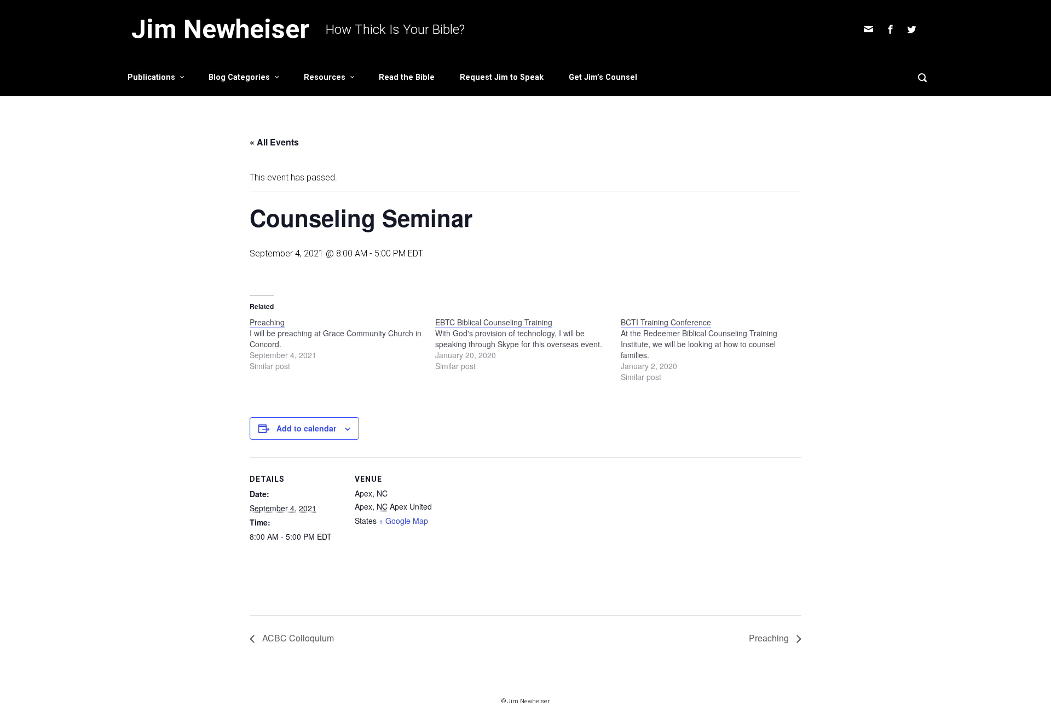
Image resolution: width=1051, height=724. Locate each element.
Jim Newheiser (220, 29)
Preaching (770, 638)
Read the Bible (407, 77)
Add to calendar (306, 428)
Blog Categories (239, 77)
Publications (151, 77)
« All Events (274, 142)
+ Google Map (403, 520)
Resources (324, 77)
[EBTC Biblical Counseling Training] (528, 344)
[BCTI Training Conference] (713, 349)
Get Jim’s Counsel (603, 77)
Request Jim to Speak (502, 77)
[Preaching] (342, 344)
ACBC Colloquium (297, 638)
